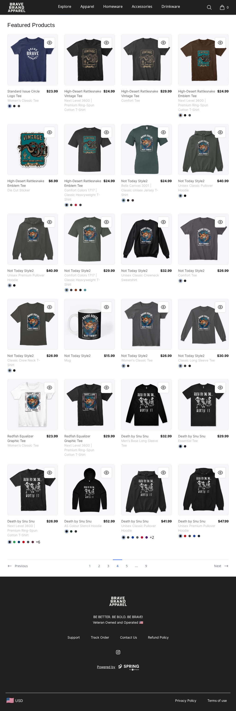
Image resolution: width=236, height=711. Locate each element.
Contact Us (128, 637)
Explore (64, 6)
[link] (33, 60)
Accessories (142, 6)
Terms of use (217, 700)
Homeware (113, 6)
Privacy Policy (185, 700)
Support (74, 637)
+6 (38, 542)
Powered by (106, 667)
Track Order (100, 637)
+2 (152, 537)
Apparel (87, 6)
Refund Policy (158, 637)
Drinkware (171, 6)
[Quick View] (49, 42)
